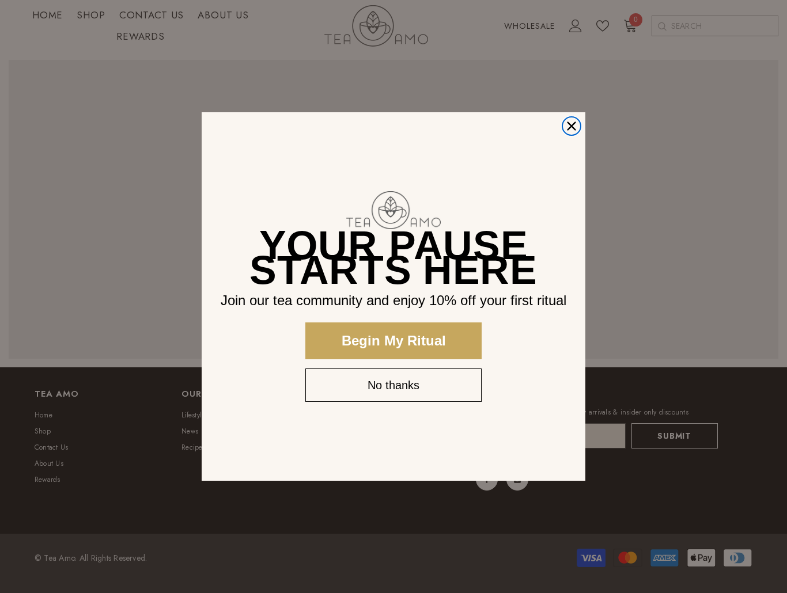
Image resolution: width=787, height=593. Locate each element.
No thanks (393, 385)
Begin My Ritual (394, 340)
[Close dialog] (571, 126)
